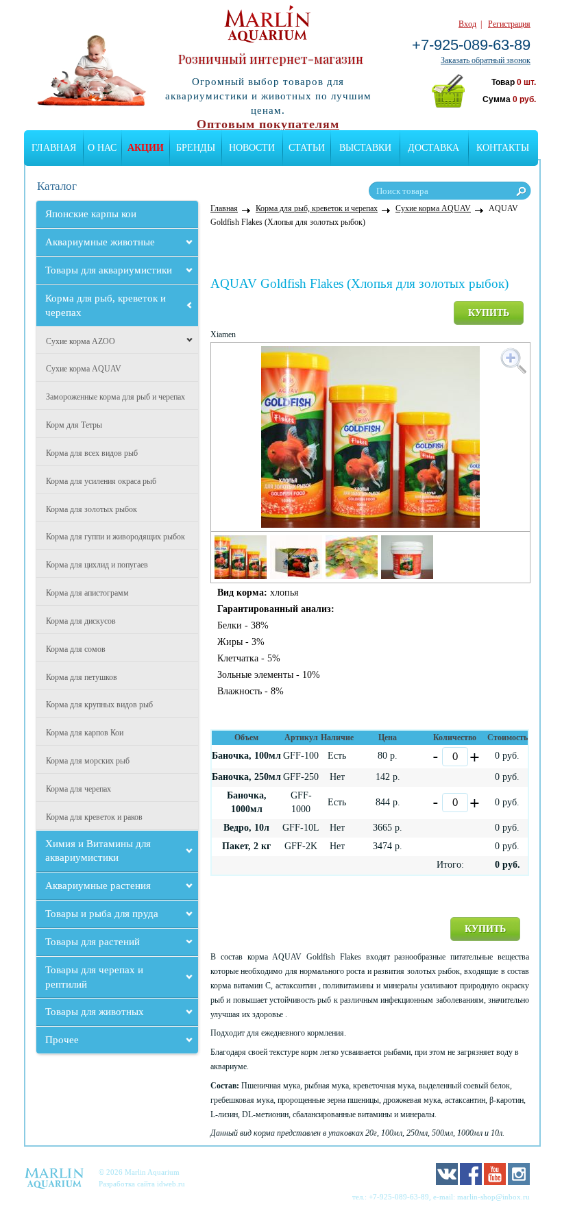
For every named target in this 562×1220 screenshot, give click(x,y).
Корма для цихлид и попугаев (97, 565)
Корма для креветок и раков (94, 817)
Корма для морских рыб (88, 761)
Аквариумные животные (100, 241)
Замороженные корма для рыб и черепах (115, 397)
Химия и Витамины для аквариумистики (98, 851)
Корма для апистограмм (87, 593)
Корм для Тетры (74, 425)
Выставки (365, 148)
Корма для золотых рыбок (91, 509)
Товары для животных (94, 1011)
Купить (488, 313)
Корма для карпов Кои (84, 732)
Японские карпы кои (90, 213)
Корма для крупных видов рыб (99, 704)
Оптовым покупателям (268, 124)
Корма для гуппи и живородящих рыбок (115, 536)
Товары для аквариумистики (108, 270)
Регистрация (509, 24)
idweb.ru (171, 1184)
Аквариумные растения (98, 885)
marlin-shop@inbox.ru (493, 1197)
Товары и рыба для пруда (101, 913)
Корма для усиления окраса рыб (101, 481)
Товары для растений (92, 941)
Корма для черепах (78, 789)
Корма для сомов (76, 649)
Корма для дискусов (81, 621)
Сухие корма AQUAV (83, 369)
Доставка (433, 148)
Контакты (502, 148)
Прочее (62, 1039)
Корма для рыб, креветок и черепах (105, 305)
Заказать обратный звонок (485, 60)
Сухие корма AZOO (80, 341)
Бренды (195, 148)
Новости (252, 148)
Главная (54, 148)
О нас (102, 148)
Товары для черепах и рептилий (94, 977)
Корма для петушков (81, 677)
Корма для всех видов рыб (92, 453)
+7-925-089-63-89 (471, 44)
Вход (467, 24)
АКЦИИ (145, 148)
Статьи (307, 148)
